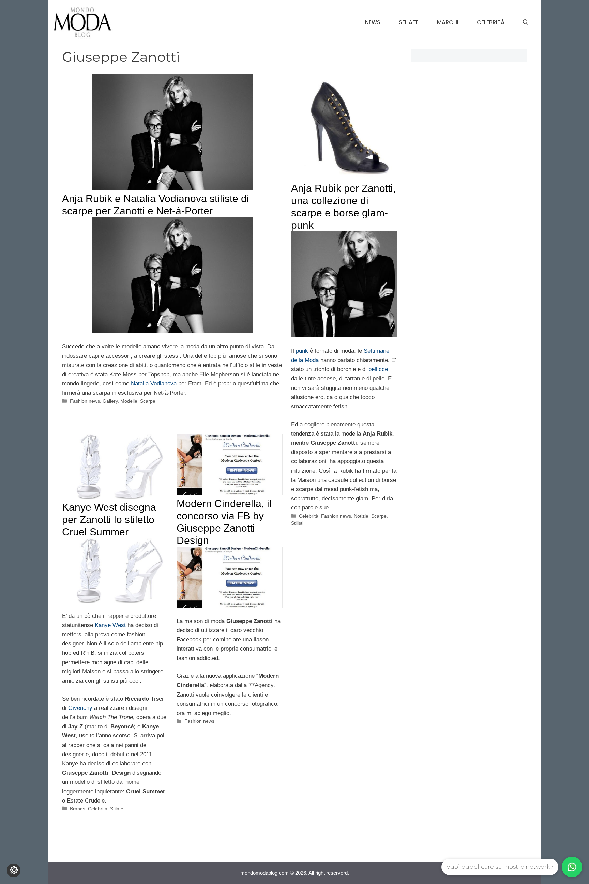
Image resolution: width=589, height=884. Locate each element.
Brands (77, 808)
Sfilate (409, 22)
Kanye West (110, 625)
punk (303, 351)
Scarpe (147, 401)
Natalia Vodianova (154, 383)
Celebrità (490, 22)
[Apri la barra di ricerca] (526, 22)
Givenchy (81, 708)
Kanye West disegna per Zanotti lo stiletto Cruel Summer (109, 519)
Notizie (361, 516)
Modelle (128, 401)
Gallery (110, 401)
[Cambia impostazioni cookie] (13, 870)
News (372, 22)
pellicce (377, 369)
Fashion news (85, 401)
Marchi (447, 22)
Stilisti (297, 523)
